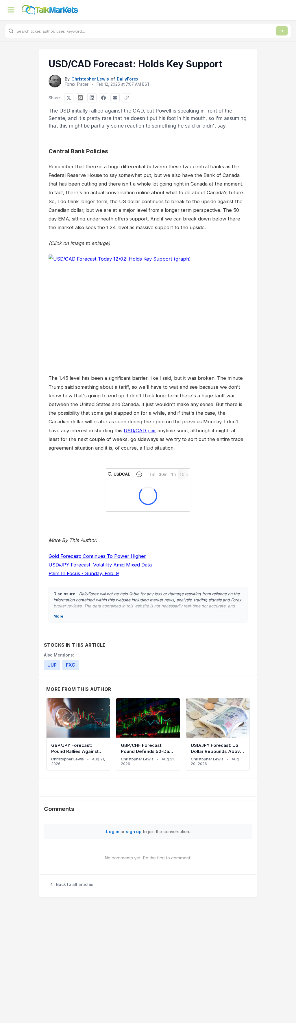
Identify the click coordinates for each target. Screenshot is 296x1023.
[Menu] (11, 9)
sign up (134, 831)
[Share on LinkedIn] (92, 97)
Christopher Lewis (90, 78)
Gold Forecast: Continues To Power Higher (97, 556)
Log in (112, 831)
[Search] (282, 30)
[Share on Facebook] (103, 97)
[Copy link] (126, 97)
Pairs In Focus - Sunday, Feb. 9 (84, 573)
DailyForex (127, 78)
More (58, 616)
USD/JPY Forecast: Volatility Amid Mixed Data (100, 565)
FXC (70, 665)
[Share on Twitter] (68, 97)
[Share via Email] (115, 97)
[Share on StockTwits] (80, 97)
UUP (52, 665)
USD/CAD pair (140, 430)
